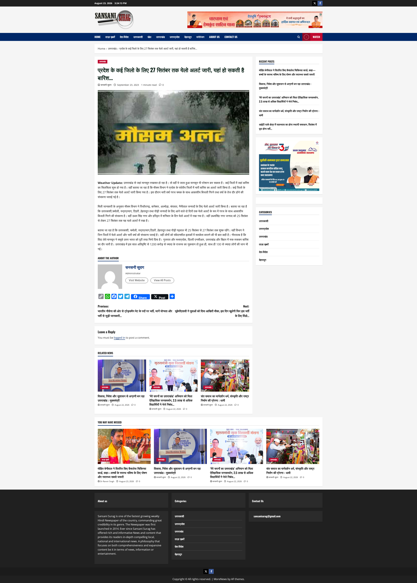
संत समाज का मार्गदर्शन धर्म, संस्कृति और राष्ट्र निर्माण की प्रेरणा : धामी (225, 398)
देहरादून (188, 37)
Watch (316, 37)
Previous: (135, 311)
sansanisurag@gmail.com (267, 516)
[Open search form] (298, 37)
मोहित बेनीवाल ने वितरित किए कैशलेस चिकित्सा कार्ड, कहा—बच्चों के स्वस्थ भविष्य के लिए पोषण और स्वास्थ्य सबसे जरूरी (287, 72)
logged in (119, 337)
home (97, 37)
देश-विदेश (124, 37)
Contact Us (230, 37)
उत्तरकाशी (138, 37)
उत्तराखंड (160, 37)
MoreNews (220, 579)
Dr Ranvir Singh (107, 481)
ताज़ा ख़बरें (110, 37)
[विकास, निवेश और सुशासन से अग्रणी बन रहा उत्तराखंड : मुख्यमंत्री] (122, 375)
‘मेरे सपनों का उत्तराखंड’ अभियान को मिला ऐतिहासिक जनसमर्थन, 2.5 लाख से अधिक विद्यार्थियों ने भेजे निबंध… (170, 400)
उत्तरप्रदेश (175, 37)
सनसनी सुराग (106, 84)
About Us (214, 37)
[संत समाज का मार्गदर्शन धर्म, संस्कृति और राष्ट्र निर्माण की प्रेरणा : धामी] (225, 375)
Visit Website (137, 280)
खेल (149, 37)
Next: (212, 311)
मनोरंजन (200, 37)
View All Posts (162, 280)
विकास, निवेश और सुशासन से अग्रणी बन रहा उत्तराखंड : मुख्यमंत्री (121, 398)
